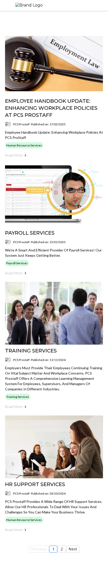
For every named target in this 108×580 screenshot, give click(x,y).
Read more (14, 155)
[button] (103, 5)
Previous (38, 549)
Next (73, 549)
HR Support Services (35, 484)
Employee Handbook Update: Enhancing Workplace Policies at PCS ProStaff (51, 108)
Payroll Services (30, 233)
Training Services (31, 351)
